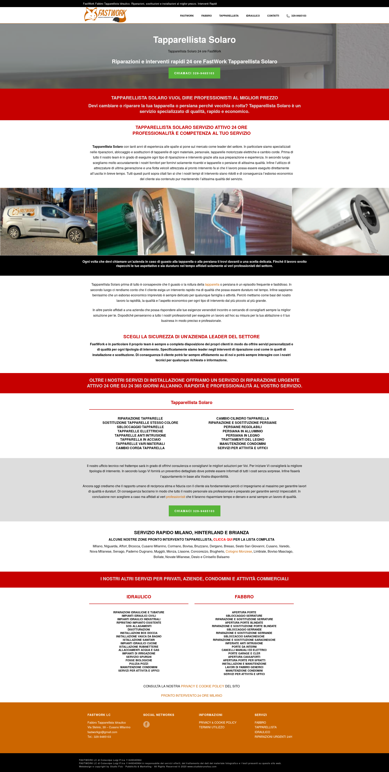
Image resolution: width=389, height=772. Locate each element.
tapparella (212, 284)
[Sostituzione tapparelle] (145, 221)
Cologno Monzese (239, 551)
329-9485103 (298, 15)
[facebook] (146, 724)
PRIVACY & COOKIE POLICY (217, 722)
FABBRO (206, 15)
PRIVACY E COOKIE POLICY (202, 686)
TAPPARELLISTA (229, 15)
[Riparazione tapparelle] (243, 221)
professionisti (175, 496)
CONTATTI (273, 15)
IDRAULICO (253, 15)
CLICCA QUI (222, 539)
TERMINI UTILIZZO (211, 727)
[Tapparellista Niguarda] (340, 221)
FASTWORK (187, 15)
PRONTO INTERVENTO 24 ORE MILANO (191, 695)
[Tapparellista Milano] (48, 221)
